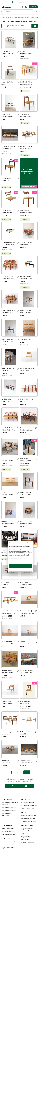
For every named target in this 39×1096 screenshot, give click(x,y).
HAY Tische (24, 834)
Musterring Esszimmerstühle (29, 805)
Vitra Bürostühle (25, 840)
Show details (26, 562)
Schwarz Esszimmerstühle (9, 842)
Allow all (20, 565)
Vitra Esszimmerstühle (27, 802)
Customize (20, 569)
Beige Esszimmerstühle (8, 848)
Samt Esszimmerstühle (8, 834)
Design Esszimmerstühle (28, 818)
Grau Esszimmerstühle (8, 845)
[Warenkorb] (22, 7)
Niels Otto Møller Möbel (8, 810)
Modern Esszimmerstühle (28, 815)
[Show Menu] (36, 12)
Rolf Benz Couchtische (27, 842)
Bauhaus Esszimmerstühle (28, 821)
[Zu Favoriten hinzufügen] (17, 51)
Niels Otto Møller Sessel (8, 807)
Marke (9, 18)
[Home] (10, 6)
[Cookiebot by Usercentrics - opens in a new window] (26, 542)
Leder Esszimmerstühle (8, 829)
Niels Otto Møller (19, 18)
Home (3, 18)
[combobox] (19, 12)
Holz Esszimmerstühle (8, 832)
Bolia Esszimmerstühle (27, 808)
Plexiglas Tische (25, 837)
